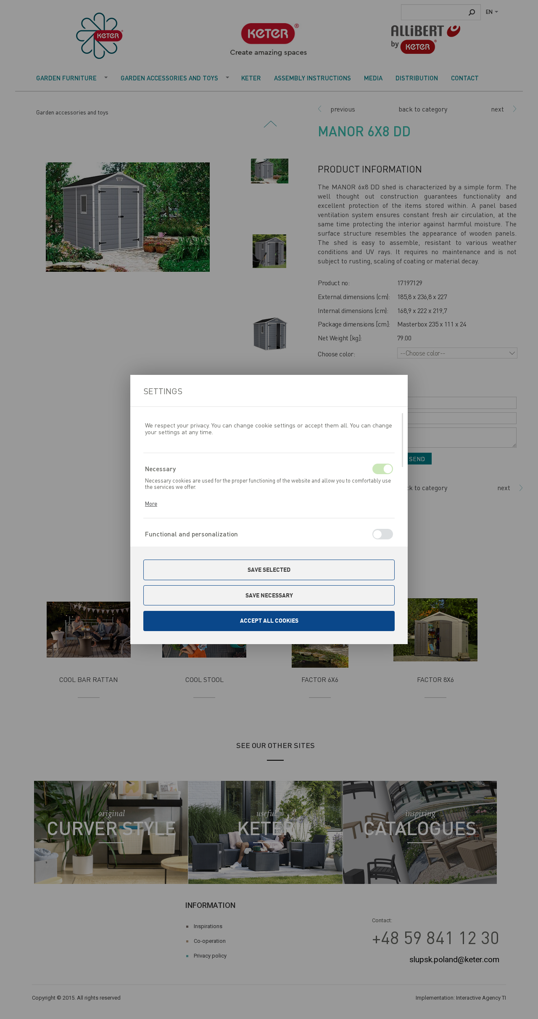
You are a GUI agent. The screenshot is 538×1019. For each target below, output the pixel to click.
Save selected (269, 569)
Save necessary (269, 595)
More (151, 503)
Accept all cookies (269, 620)
